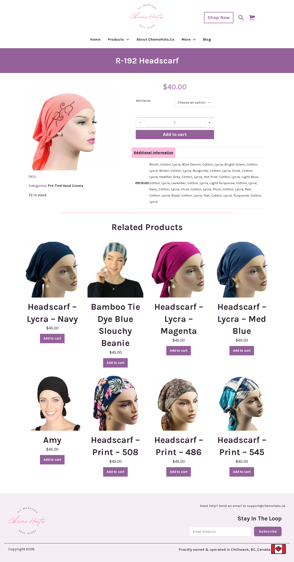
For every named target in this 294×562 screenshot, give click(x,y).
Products (116, 39)
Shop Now (219, 17)
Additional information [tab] (153, 153)
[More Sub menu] (194, 39)
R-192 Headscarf (147, 60)
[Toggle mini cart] (252, 17)
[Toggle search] (241, 17)
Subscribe (268, 531)
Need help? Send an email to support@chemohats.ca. (243, 506)
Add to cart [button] (52, 338)
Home (95, 39)
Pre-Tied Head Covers (65, 186)
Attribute (143, 100)
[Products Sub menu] (127, 39)
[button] (109, 90)
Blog (207, 39)
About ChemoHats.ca (155, 39)
